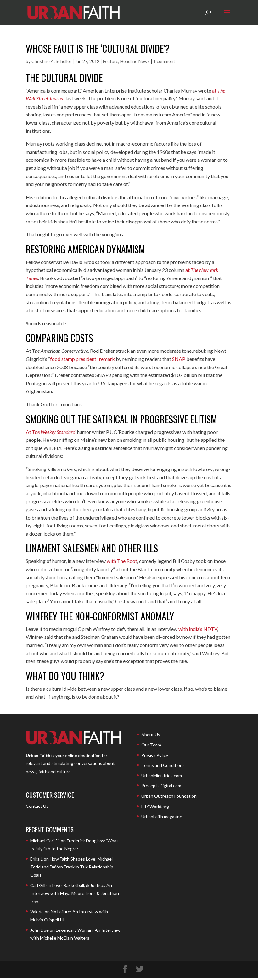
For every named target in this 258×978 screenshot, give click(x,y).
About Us (150, 734)
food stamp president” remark (82, 359)
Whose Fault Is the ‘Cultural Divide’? (98, 48)
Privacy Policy (154, 755)
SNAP (178, 359)
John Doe (39, 930)
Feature (110, 61)
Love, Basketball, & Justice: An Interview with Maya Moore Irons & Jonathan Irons (74, 893)
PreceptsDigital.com (161, 785)
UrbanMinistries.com (161, 775)
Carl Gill (37, 885)
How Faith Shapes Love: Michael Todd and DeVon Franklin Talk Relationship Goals (71, 867)
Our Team (151, 744)
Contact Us (37, 806)
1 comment (164, 61)
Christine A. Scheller (51, 61)
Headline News (135, 61)
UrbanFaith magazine (161, 816)
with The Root (122, 561)
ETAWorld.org (155, 806)
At (50, 432)
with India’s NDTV (197, 629)
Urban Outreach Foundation (169, 796)
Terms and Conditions (163, 765)
